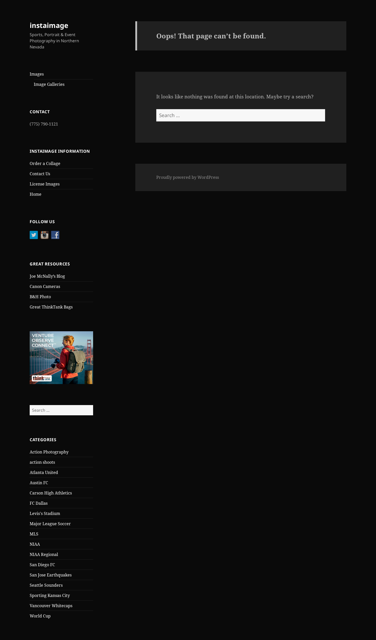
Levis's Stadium (45, 513)
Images (37, 74)
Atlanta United (44, 472)
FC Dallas (39, 503)
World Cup (40, 616)
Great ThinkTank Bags (51, 307)
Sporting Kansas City (50, 595)
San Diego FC (42, 564)
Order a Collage (45, 163)
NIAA (35, 544)
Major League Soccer (50, 524)
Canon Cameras (45, 286)
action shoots (42, 462)
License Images (45, 184)
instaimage (49, 25)
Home (35, 194)
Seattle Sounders (46, 585)
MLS (34, 534)
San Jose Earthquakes (51, 575)
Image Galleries (49, 84)
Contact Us (40, 174)
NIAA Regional (44, 554)
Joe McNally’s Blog (47, 276)
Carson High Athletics (51, 493)
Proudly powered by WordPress (187, 177)
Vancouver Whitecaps (51, 605)
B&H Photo (40, 297)
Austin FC (39, 483)
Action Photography (49, 452)
